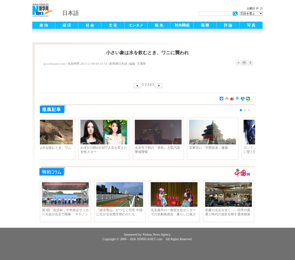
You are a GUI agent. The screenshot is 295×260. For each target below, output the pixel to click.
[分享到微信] (248, 98)
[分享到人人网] (243, 98)
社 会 (90, 25)
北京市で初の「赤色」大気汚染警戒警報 (173, 150)
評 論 (228, 25)
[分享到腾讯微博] (237, 98)
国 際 (205, 25)
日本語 (70, 13)
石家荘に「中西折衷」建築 (225, 147)
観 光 (159, 25)
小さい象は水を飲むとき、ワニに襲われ (65, 150)
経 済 (67, 25)
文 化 (113, 25)
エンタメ (136, 25)
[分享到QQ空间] (227, 98)
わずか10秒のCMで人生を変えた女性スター (120, 150)
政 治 (44, 25)
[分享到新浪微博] (232, 98)
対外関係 (182, 25)
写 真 (251, 25)
